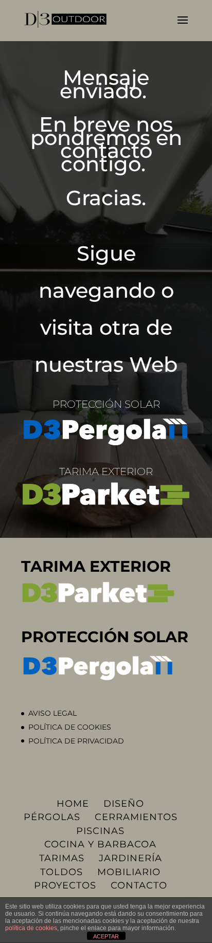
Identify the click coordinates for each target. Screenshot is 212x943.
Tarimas (61, 858)
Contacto (139, 885)
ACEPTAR (106, 936)
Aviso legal (52, 713)
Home (73, 803)
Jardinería (130, 858)
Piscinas (100, 831)
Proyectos (65, 885)
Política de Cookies (69, 727)
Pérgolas (52, 817)
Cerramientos (136, 817)
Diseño (123, 803)
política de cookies (31, 928)
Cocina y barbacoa (100, 844)
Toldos (61, 872)
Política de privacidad (76, 741)
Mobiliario (129, 872)
